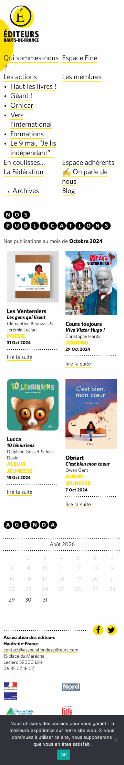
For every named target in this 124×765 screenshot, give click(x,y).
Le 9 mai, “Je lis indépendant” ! (33, 148)
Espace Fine (79, 57)
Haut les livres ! (33, 86)
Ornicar (21, 105)
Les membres (82, 76)
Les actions (20, 76)
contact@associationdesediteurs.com (40, 649)
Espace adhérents (88, 162)
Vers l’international (31, 119)
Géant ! (21, 95)
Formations (27, 133)
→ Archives (21, 190)
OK (64, 754)
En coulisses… (24, 162)
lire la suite (19, 357)
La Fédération (23, 171)
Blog (68, 190)
